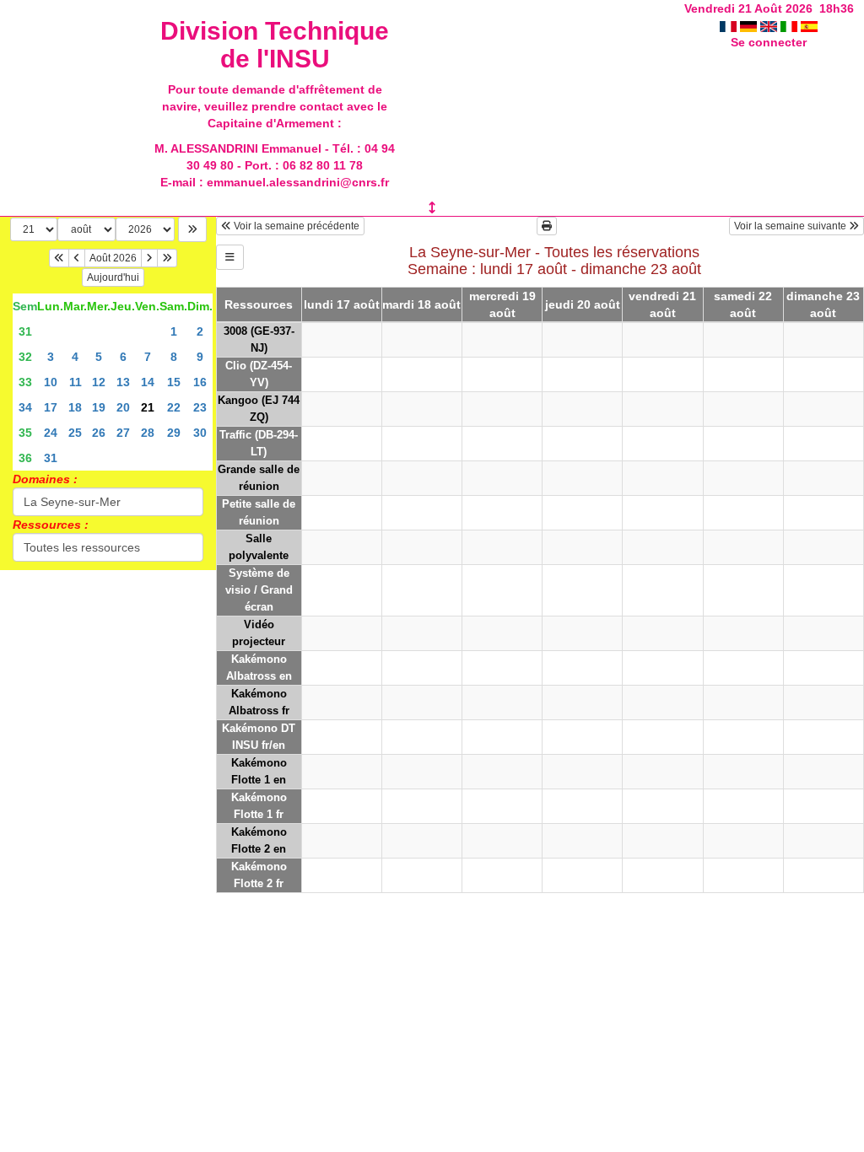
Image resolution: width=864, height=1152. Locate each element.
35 (25, 432)
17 (50, 407)
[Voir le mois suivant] (149, 258)
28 (147, 432)
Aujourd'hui (113, 277)
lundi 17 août (342, 304)
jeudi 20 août (582, 304)
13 (123, 382)
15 (174, 382)
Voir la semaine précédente (295, 226)
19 (98, 407)
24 (50, 432)
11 (75, 382)
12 (98, 382)
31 (25, 331)
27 (123, 432)
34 (25, 407)
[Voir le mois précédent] (76, 258)
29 (174, 432)
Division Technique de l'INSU (274, 45)
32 (25, 356)
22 (174, 407)
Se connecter (769, 42)
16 (200, 382)
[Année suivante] (167, 258)
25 (75, 432)
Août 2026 (113, 258)
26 (98, 432)
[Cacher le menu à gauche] (230, 257)
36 (25, 458)
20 (123, 407)
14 (147, 382)
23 (200, 407)
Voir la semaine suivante (791, 226)
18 (75, 407)
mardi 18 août (421, 304)
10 (50, 382)
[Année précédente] (59, 258)
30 (200, 432)
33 (25, 382)
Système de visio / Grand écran (259, 590)
